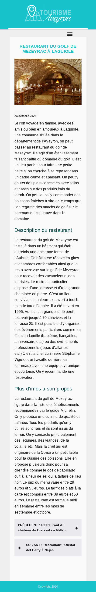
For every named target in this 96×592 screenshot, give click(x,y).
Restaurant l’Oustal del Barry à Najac (50, 547)
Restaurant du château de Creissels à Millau (42, 527)
